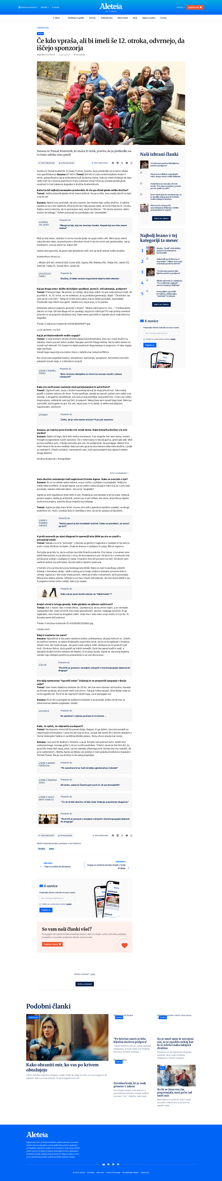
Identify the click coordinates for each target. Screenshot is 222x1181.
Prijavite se (45, 910)
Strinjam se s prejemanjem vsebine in (57, 904)
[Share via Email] (127, 163)
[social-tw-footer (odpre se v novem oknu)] (113, 1164)
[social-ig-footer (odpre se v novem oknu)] (118, 1164)
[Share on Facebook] (113, 163)
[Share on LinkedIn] (118, 163)
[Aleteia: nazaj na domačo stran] (111, 6)
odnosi (119, 1062)
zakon (51, 848)
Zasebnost (145, 1172)
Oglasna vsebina (148, 18)
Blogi (135, 18)
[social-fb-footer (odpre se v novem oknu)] (108, 1164)
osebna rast (33, 1017)
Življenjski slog (106, 18)
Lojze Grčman (64, 54)
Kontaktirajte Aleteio (130, 1172)
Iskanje (56, 7)
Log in (93, 974)
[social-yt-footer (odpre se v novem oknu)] (104, 1164)
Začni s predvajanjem (118, 473)
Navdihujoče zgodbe (76, 18)
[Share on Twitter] (122, 163)
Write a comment (85, 984)
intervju (119, 1017)
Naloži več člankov (161, 218)
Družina (163, 18)
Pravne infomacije (113, 1172)
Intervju (92, 18)
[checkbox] (40, 904)
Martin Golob (123, 18)
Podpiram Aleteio (51, 944)
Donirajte (90, 1172)
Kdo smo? (100, 1172)
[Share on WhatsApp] (131, 163)
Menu (57, 18)
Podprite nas (193, 7)
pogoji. (69, 904)
